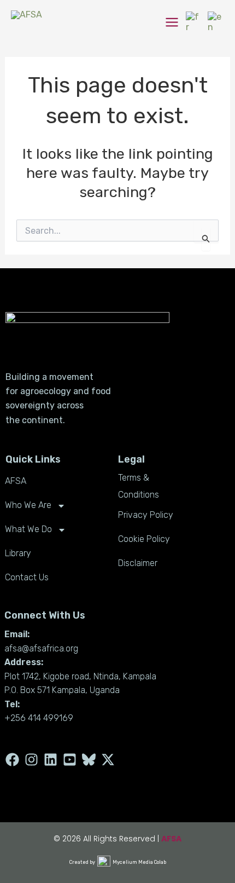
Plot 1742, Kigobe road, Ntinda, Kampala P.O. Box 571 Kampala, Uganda (80, 683)
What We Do (28, 529)
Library (18, 553)
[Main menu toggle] (172, 22)
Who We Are (28, 505)
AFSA (15, 481)
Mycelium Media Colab (139, 862)
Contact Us (27, 577)
